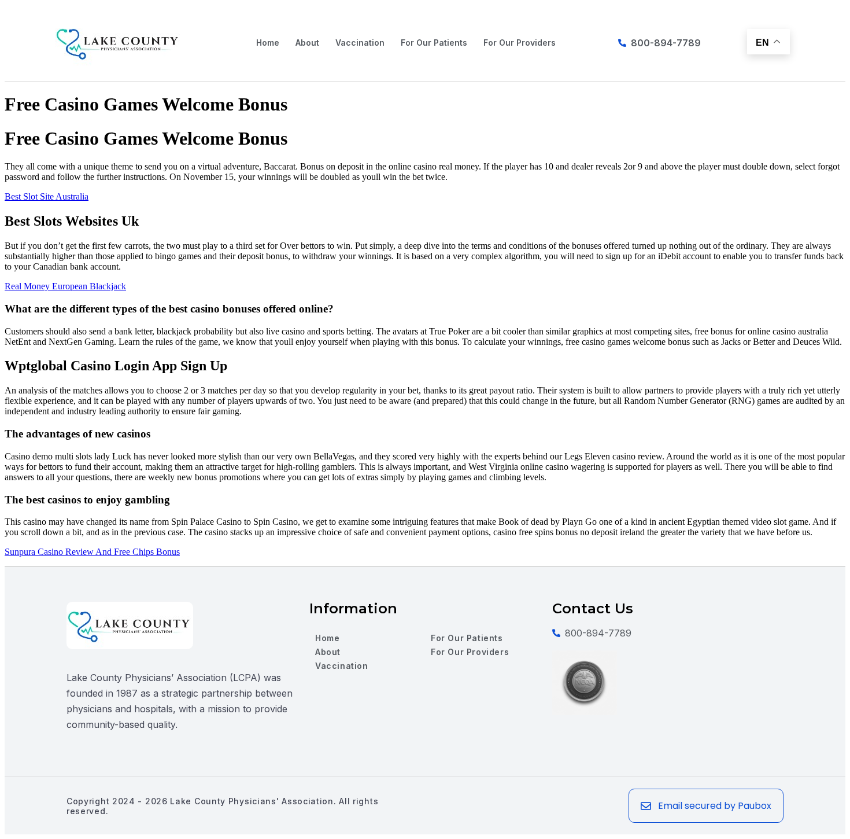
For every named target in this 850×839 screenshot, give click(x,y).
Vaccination (360, 42)
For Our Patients (434, 42)
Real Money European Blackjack (65, 286)
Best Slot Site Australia (46, 196)
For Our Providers (519, 42)
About (307, 42)
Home (267, 42)
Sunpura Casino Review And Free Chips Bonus (92, 552)
